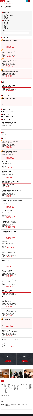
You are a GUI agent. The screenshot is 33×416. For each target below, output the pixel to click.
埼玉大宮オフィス (6, 24)
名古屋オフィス (6, 26)
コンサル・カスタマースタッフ (8, 15)
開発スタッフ (6, 18)
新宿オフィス (6, 22)
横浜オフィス (6, 25)
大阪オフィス (6, 23)
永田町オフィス (6, 28)
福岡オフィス (6, 27)
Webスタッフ (6, 17)
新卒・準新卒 (6, 14)
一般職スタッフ (6, 16)
